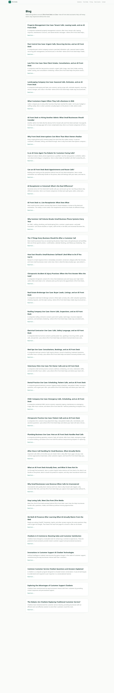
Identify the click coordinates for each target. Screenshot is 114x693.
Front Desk (85, 2)
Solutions (79, 2)
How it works (97, 2)
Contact (103, 2)
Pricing (91, 2)
